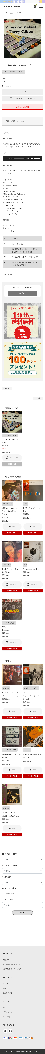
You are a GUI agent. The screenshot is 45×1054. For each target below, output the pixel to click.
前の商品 (8, 388)
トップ (5, 13)
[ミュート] (32, 158)
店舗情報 (6, 960)
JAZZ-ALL (18, 13)
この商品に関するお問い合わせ (24, 98)
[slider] (37, 158)
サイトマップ (7, 1017)
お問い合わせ (7, 1012)
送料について (7, 988)
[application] (22, 158)
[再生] (6, 158)
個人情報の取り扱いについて (13, 964)
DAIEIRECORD (11, 6)
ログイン (22, 293)
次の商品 (37, 398)
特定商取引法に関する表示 (12, 969)
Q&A (4, 1007)
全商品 (11, 13)
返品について (7, 993)
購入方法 (6, 984)
